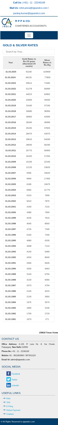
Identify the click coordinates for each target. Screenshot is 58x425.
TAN (8, 402)
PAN (8, 398)
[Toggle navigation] (29, 35)
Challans (10, 414)
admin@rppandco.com (20, 359)
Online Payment (13, 410)
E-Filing (9, 406)
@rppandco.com (39, 8)
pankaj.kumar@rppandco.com (29, 13)
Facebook (16, 374)
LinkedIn (15, 385)
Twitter (14, 380)
